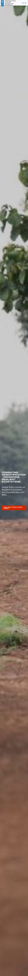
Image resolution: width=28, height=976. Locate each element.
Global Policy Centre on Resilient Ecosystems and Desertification (10, 3)
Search (23, 3)
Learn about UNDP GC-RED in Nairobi (13, 507)
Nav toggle (25, 3)
